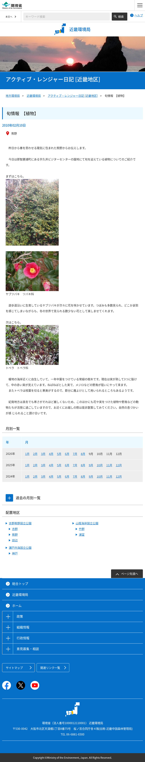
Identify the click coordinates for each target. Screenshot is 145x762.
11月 (109, 465)
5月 (59, 454)
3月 (43, 454)
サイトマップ (14, 668)
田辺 (15, 540)
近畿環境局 (34, 95)
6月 (67, 454)
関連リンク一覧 (50, 668)
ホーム (17, 605)
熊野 (15, 534)
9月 (91, 465)
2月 (35, 454)
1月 (27, 454)
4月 (51, 454)
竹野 (82, 529)
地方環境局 (13, 95)
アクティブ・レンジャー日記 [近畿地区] (73, 95)
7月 (75, 454)
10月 (100, 465)
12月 (119, 465)
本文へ (8, 16)
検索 (121, 16)
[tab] (9, 498)
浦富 (82, 534)
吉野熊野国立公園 (20, 523)
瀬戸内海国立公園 (20, 547)
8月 (83, 454)
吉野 (15, 529)
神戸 (15, 553)
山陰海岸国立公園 (87, 523)
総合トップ (20, 583)
